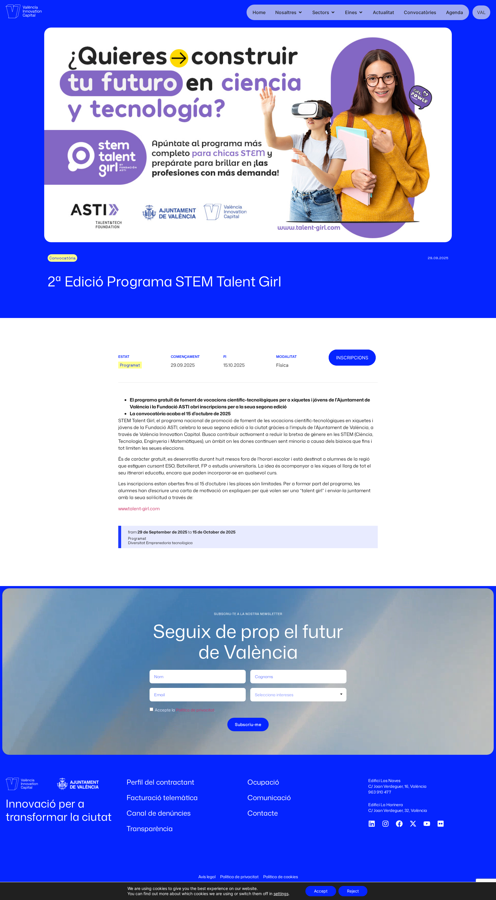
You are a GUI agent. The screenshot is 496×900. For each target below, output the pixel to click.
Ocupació (263, 782)
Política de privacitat (195, 710)
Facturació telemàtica (162, 797)
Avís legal (207, 876)
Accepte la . (185, 710)
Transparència (150, 828)
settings (281, 893)
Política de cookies (280, 876)
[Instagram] (385, 823)
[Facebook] (399, 823)
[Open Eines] (361, 12)
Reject (353, 891)
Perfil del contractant (160, 782)
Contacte (262, 813)
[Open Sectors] (333, 12)
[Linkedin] (371, 823)
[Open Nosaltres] (300, 12)
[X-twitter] (413, 823)
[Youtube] (426, 823)
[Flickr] (440, 823)
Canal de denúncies (159, 813)
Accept (321, 891)
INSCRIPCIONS (352, 357)
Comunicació (269, 797)
